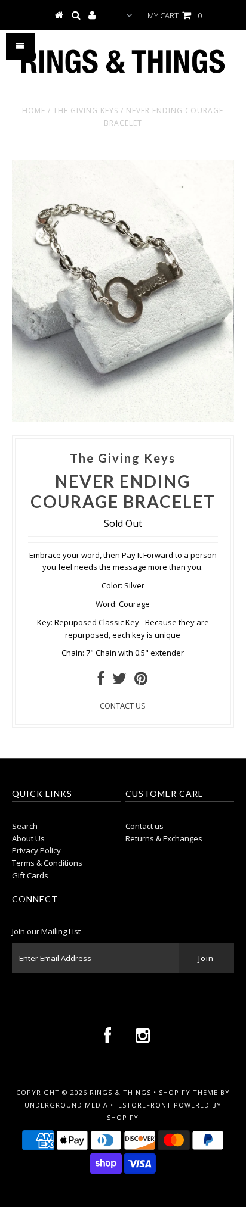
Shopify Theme (188, 1092)
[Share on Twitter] (119, 681)
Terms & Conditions (47, 862)
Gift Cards (30, 875)
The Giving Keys (85, 110)
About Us (28, 838)
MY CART (174, 15)
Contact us (144, 826)
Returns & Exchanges (163, 838)
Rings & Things (121, 1092)
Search (25, 826)
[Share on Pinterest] (140, 681)
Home (33, 110)
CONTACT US (123, 705)
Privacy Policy (36, 850)
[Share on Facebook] (101, 681)
